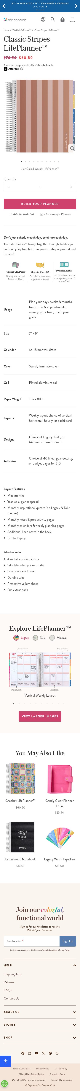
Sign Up (68, 941)
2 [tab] (25, 161)
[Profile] (43, 19)
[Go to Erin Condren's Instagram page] (29, 1053)
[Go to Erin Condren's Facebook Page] (22, 1053)
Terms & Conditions (49, 950)
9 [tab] (54, 161)
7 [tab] (46, 161)
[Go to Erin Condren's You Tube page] (36, 1053)
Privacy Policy (42, 1068)
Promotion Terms (57, 1074)
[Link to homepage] (15, 19)
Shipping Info (12, 974)
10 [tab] (58, 161)
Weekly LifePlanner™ (21, 30)
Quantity (10, 179)
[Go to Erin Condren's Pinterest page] (50, 1053)
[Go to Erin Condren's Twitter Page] (43, 1053)
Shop (8, 1038)
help (8, 965)
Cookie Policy (61, 1068)
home (6, 30)
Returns (9, 982)
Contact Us (11, 998)
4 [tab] (43, 9)
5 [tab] (38, 161)
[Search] (53, 19)
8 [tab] (50, 161)
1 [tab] (36, 9)
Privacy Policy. (64, 950)
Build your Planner (40, 204)
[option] (40, 116)
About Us (11, 1012)
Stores (10, 1025)
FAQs (8, 990)
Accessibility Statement (61, 1080)
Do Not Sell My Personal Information (28, 1080)
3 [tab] (29, 161)
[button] (3, 6)
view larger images (40, 716)
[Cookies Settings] (4, 1083)
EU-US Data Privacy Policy (31, 1074)
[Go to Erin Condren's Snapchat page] (57, 1053)
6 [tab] (42, 161)
